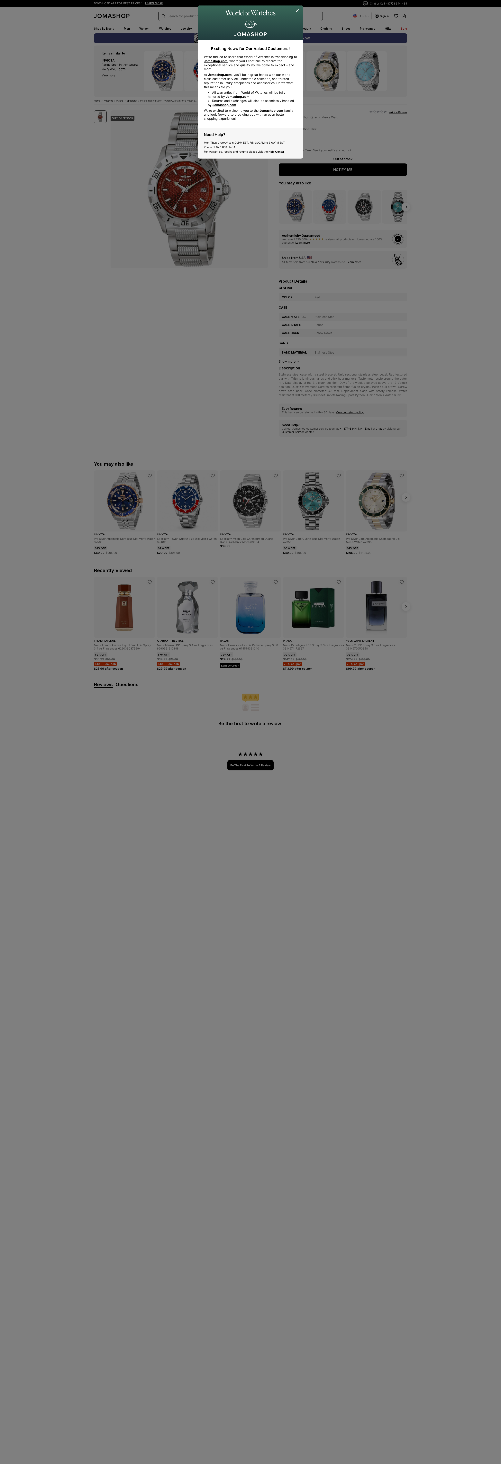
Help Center (276, 151)
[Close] (297, 11)
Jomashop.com (216, 61)
